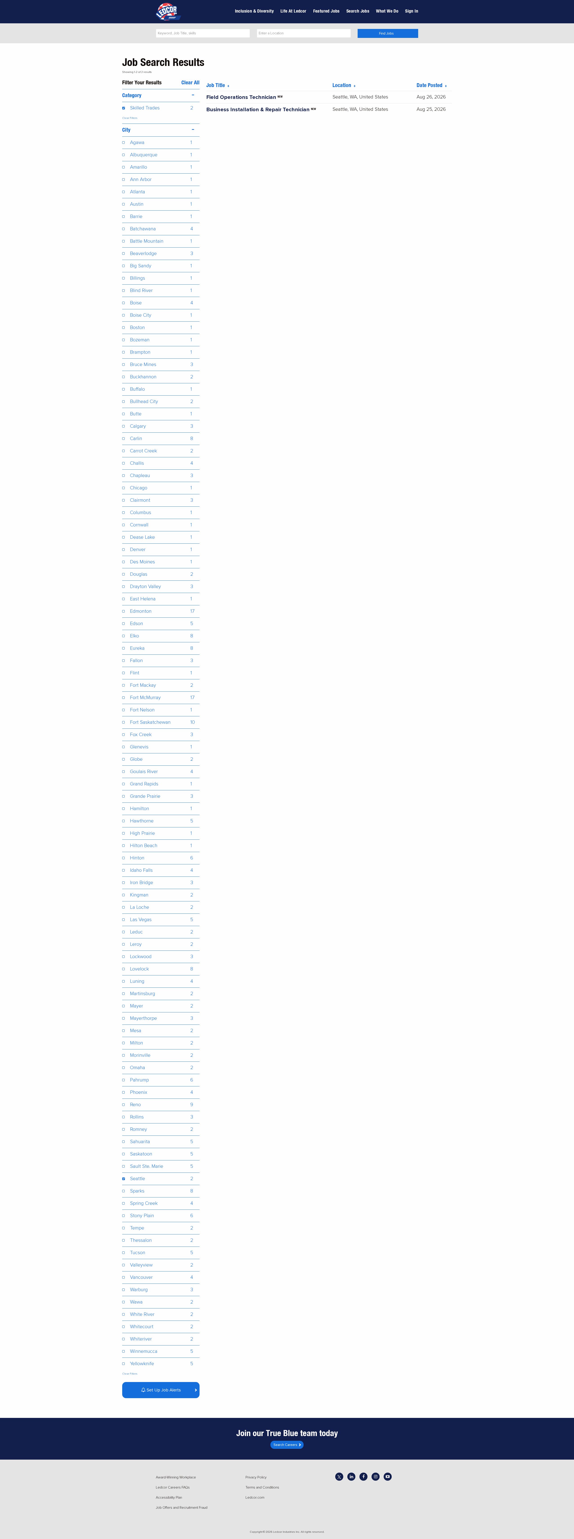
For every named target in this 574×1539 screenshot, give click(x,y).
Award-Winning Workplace (176, 1477)
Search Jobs (357, 11)
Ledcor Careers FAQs (173, 1487)
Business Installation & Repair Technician (258, 109)
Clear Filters (129, 118)
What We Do (387, 11)
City (126, 129)
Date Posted (431, 85)
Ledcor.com (255, 1497)
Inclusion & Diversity (254, 11)
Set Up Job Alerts (163, 1390)
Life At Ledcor (293, 11)
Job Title (217, 85)
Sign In (411, 11)
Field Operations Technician (241, 97)
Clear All (190, 82)
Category (131, 95)
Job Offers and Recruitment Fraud (181, 1507)
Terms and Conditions (262, 1487)
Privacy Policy (256, 1477)
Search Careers (285, 1445)
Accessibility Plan (169, 1497)
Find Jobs (386, 33)
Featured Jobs (326, 11)
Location (343, 85)
